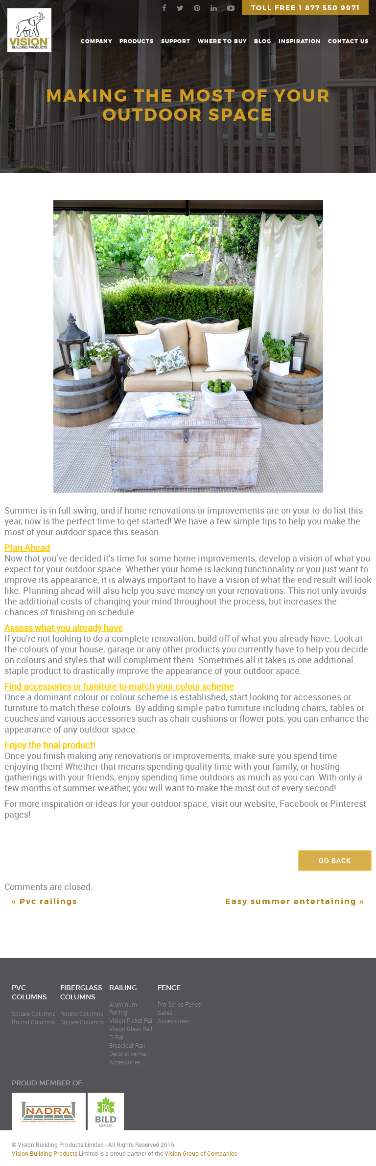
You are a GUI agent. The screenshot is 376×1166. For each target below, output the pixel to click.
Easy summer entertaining (290, 901)
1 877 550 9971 (329, 7)
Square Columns (33, 1013)
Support (175, 41)
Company (96, 41)
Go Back (335, 860)
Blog (262, 41)
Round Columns (33, 1022)
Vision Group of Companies (200, 1153)
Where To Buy (222, 41)
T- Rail (117, 1037)
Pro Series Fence (179, 1004)
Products (136, 41)
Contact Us (348, 41)
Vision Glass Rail (130, 1029)
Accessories (125, 1062)
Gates (165, 1012)
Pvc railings (48, 901)
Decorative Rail (128, 1054)
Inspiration (300, 41)
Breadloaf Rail (127, 1045)
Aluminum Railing (123, 1008)
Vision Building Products (44, 1153)
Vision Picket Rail (131, 1020)
